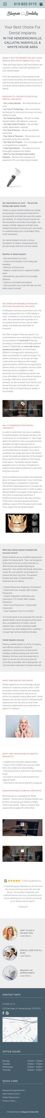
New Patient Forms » (11, 1094)
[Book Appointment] (41, 4)
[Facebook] (3, 1013)
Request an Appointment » (14, 1090)
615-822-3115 (25, 4)
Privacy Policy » (9, 1101)
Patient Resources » (11, 1097)
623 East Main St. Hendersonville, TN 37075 (21, 1008)
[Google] (7, 1013)
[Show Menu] (5, 4)
